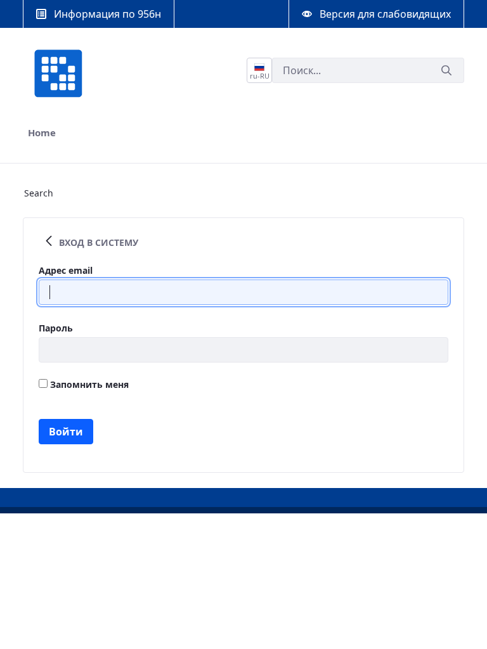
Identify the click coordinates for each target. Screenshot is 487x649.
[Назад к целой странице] (49, 242)
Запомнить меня (88, 384)
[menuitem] (42, 132)
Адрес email (66, 270)
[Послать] (446, 70)
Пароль (56, 328)
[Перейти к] (61, 73)
